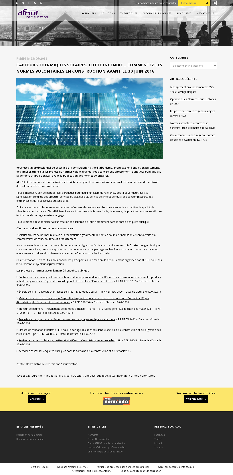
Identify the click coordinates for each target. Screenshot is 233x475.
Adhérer (35, 399)
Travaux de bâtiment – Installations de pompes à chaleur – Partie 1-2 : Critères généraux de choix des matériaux (85, 308)
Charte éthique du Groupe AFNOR (105, 451)
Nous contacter (167, 3)
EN (214, 3)
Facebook (159, 434)
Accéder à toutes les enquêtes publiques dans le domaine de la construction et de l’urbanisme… (75, 351)
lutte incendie (118, 375)
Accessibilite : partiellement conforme (92, 470)
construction (74, 375)
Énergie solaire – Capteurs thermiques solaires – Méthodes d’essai (58, 291)
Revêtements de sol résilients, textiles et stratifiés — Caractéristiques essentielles (66, 340)
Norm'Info (93, 434)
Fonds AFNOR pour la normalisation (106, 443)
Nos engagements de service (72, 466)
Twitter (158, 439)
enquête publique (96, 375)
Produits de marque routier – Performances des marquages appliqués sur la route (67, 319)
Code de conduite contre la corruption (141, 470)
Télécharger (194, 399)
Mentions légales (39, 466)
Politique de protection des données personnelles (123, 466)
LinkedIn (158, 443)
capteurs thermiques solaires (45, 375)
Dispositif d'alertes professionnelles (107, 447)
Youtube (158, 447)
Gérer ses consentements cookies (176, 466)
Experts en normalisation (29, 434)
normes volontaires (142, 375)
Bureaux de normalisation (30, 439)
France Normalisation (99, 439)
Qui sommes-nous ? (146, 3)
